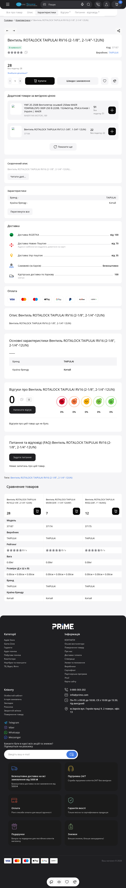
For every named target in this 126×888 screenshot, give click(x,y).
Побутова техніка (12, 655)
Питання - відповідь (87, 12)
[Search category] (44, 4)
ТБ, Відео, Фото (11, 666)
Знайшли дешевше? (17, 73)
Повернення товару (74, 647)
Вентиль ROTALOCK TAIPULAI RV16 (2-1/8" (33, 477)
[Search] (82, 4)
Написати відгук (22, 409)
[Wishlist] (104, 81)
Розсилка (8, 706)
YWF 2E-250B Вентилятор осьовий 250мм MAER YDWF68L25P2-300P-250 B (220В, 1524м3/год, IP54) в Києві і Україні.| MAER (57, 108)
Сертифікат (70, 670)
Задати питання (22, 457)
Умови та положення (75, 662)
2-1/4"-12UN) (65, 477)
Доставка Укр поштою (30, 255)
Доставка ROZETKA (28, 234)
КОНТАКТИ (70, 640)
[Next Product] (14, 31)
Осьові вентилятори (74, 643)
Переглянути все (20, 211)
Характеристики (47, 12)
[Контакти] (98, 4)
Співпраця (70, 658)
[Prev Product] (7, 31)
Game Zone (9, 643)
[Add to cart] (112, 110)
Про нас (68, 651)
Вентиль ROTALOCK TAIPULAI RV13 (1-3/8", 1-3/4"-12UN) (55, 129)
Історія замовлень (13, 699)
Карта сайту (70, 681)
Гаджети (8, 647)
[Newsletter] (71, 754)
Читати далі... (18, 176)
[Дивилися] (51, 881)
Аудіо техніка (10, 651)
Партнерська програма (76, 674)
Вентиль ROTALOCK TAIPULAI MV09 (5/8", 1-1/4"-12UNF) (60, 501)
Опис (30, 12)
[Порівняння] (74, 881)
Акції (67, 677)
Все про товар (14, 12)
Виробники (70, 666)
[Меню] (7, 4)
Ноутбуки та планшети (15, 662)
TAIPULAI (113, 52)
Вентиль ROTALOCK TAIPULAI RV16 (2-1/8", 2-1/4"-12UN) (21, 501)
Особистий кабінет (13, 695)
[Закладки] (66, 881)
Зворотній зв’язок (12, 710)
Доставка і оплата (73, 655)
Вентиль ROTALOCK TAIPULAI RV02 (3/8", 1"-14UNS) (100, 501)
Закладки (8, 703)
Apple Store (9, 640)
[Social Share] (118, 31)
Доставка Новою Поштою (32, 243)
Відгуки (65, 12)
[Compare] (114, 81)
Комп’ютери (10, 658)
